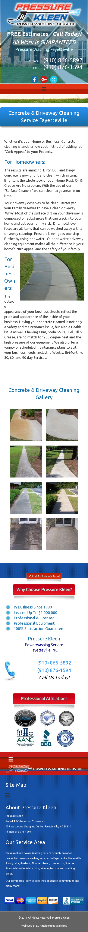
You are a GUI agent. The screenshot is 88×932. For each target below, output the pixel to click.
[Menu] (44, 89)
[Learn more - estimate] (44, 578)
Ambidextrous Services (53, 925)
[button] (34, 79)
